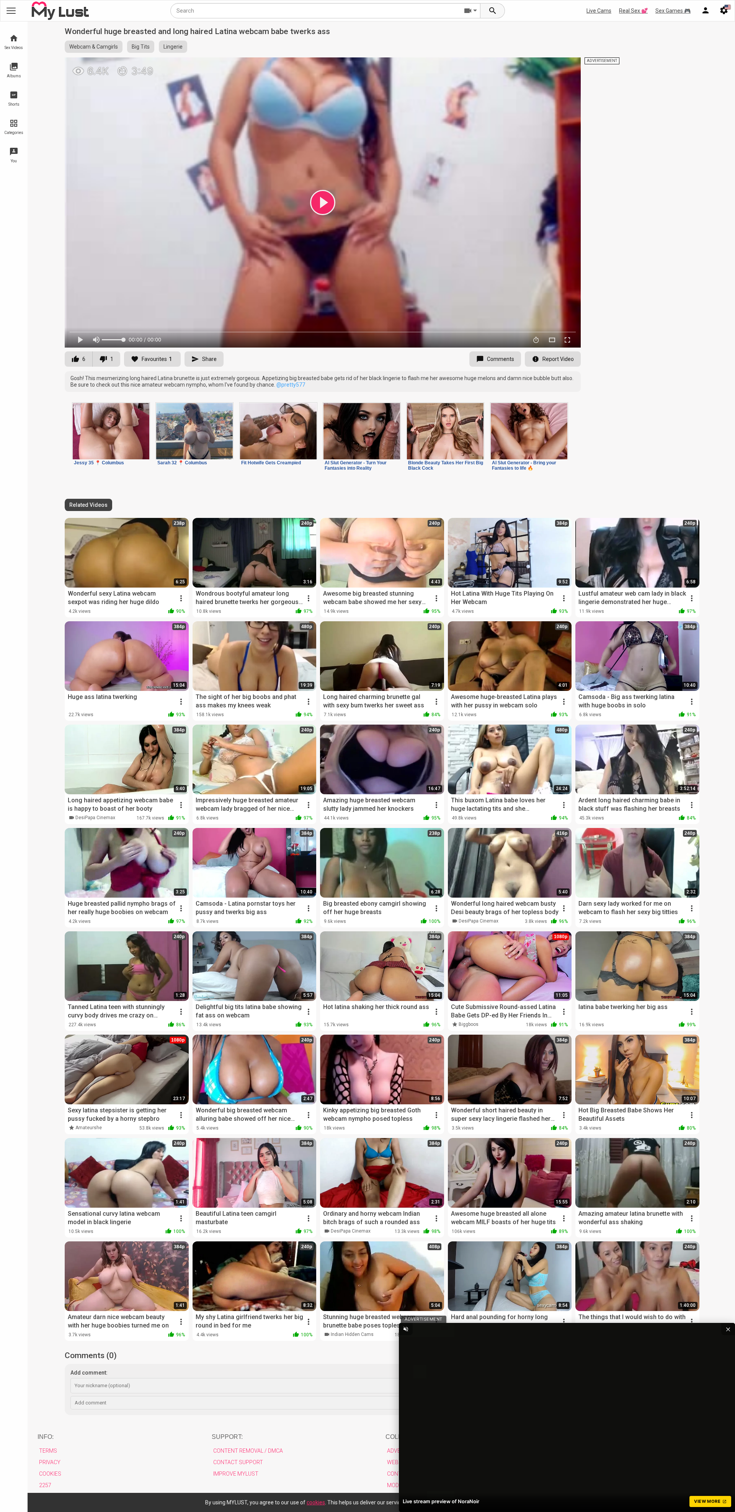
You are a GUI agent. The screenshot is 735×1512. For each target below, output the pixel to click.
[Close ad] (728, 1329)
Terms (48, 1451)
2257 (45, 1485)
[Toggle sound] (406, 1329)
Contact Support (238, 1462)
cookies (316, 1502)
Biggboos (469, 1024)
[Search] (492, 10)
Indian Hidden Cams (352, 1334)
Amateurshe (88, 1127)
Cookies (50, 1474)
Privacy (49, 1462)
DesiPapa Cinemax (95, 817)
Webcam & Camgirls (93, 47)
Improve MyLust (235, 1474)
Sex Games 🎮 (673, 11)
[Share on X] (566, 66)
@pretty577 (290, 385)
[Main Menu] (11, 11)
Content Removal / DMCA (248, 1451)
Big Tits (141, 47)
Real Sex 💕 (633, 11)
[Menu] (705, 10)
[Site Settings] (724, 10)
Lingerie (173, 47)
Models (397, 1485)
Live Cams (598, 11)
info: (46, 1437)
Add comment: (89, 1373)
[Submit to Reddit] (549, 66)
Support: (227, 1437)
